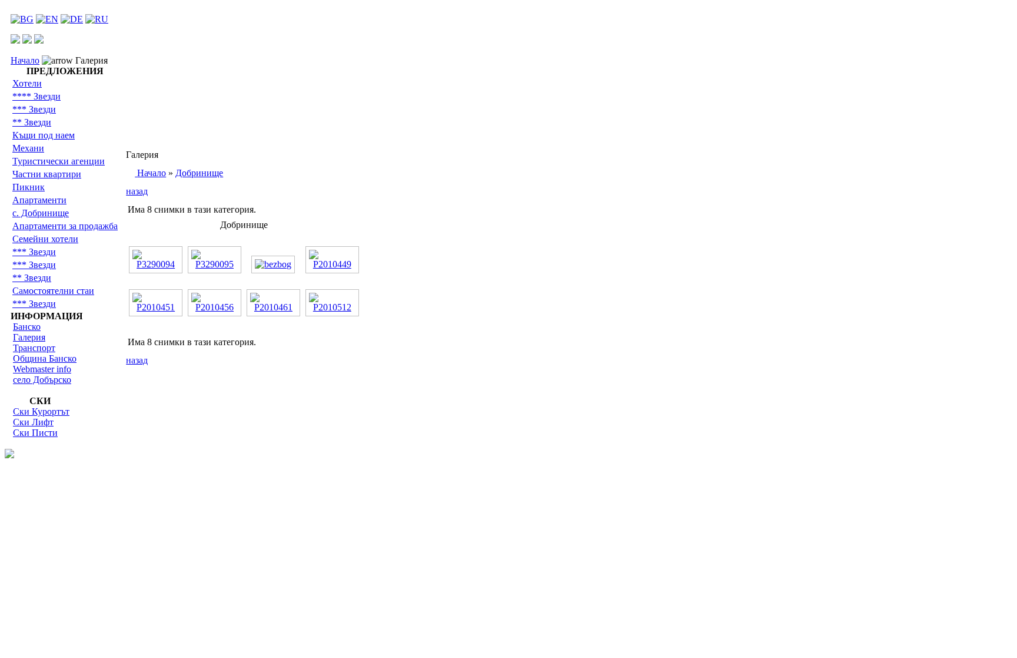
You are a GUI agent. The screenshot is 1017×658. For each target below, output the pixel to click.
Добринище (199, 173)
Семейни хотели (45, 239)
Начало (25, 60)
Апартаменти (39, 200)
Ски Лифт (33, 422)
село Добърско (42, 380)
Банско (27, 327)
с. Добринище (40, 213)
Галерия (29, 337)
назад (137, 191)
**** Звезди (36, 96)
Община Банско (45, 358)
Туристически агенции (58, 161)
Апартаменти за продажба (65, 226)
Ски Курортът (41, 411)
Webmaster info (42, 369)
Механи (28, 148)
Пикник (28, 187)
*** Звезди (34, 109)
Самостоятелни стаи (53, 291)
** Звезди (31, 122)
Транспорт (34, 348)
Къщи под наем (43, 135)
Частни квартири (46, 174)
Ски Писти (35, 433)
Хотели (27, 83)
